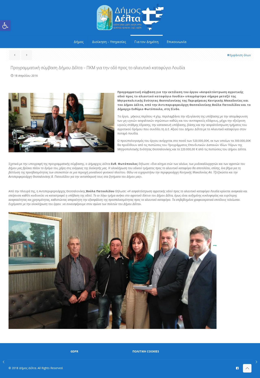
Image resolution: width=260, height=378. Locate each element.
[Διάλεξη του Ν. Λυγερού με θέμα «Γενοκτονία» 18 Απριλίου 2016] (3, 362)
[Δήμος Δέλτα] (130, 17)
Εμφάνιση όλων (240, 55)
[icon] (237, 368)
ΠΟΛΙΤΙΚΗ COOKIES (145, 351)
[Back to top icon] (247, 368)
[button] (5, 25)
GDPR (74, 351)
